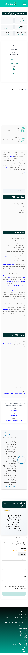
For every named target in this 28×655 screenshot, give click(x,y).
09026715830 (14, 415)
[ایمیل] (15, 622)
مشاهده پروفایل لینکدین (10, 487)
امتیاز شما (23, 548)
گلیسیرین (10, 277)
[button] (24, 4)
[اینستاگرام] (22, 622)
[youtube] (12, 622)
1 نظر (14, 68)
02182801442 (14, 410)
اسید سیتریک (10, 285)
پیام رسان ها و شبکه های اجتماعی (14, 420)
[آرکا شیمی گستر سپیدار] (11, 3)
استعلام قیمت (14, 78)
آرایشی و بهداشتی (14, 64)
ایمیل (24, 576)
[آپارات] (6, 622)
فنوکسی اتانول (17, 285)
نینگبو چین (14, 59)
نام (25, 567)
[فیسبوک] (9, 622)
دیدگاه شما (23, 559)
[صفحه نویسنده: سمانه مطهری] (21, 460)
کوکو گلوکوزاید (10, 281)
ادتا (6, 285)
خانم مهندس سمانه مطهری (10, 434)
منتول (24, 281)
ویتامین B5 (22, 285)
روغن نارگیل (11, 156)
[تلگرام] (19, 622)
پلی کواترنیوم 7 (18, 281)
